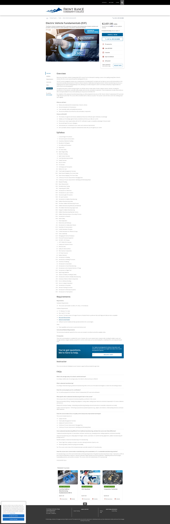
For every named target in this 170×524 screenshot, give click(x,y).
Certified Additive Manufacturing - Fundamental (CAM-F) (65, 491)
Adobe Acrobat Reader (64, 319)
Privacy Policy (87, 520)
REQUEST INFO (118, 65)
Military (101, 510)
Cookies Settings (13, 519)
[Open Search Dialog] (122, 2)
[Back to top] (85, 509)
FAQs (47, 85)
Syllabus (48, 76)
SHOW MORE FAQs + (62, 460)
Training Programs (53, 18)
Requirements (49, 79)
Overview (48, 73)
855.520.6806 (49, 95)
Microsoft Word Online (64, 317)
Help (101, 512)
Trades (60, 18)
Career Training (77, 510)
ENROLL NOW (112, 35)
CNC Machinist (86, 489)
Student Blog (114, 510)
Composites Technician (110, 489)
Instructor (48, 82)
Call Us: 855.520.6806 (118, 18)
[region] (13, 512)
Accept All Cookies (13, 515)
